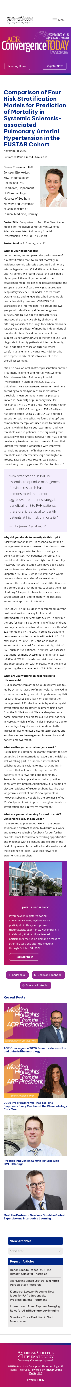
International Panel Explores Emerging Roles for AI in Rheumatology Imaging (35, 1308)
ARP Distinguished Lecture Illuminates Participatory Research (34, 1283)
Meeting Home (17, 66)
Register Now (24, 957)
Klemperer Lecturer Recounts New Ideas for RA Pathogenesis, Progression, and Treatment (32, 1295)
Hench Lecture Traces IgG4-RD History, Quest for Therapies (30, 1272)
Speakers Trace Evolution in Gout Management (31, 1319)
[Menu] (54, 20)
